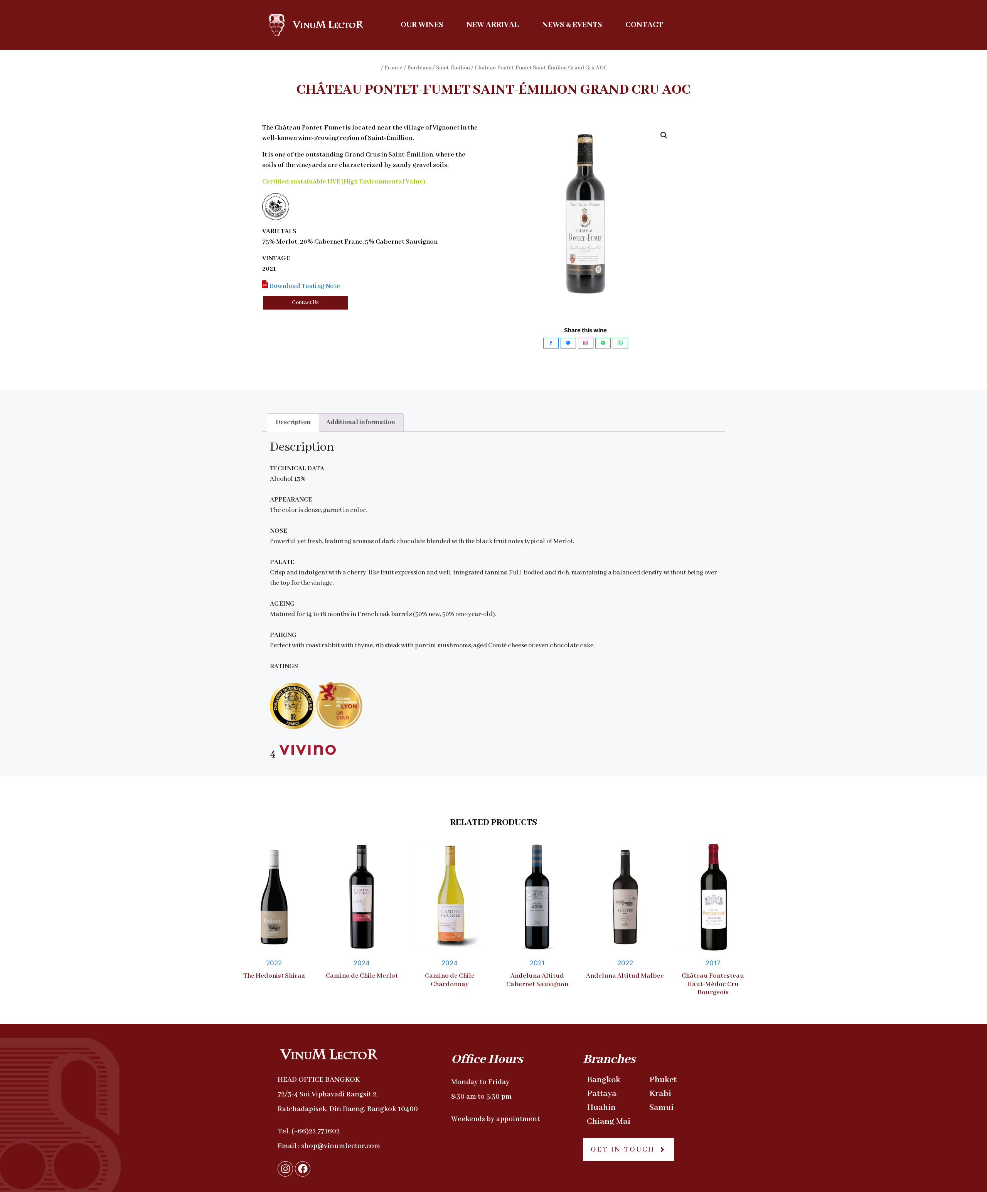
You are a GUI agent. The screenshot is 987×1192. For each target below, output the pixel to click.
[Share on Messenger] (568, 343)
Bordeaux (419, 67)
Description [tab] (293, 422)
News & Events (572, 25)
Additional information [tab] (360, 422)
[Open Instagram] (585, 343)
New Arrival (493, 25)
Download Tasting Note (304, 286)
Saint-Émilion (453, 67)
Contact (644, 25)
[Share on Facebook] (551, 343)
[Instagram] (285, 1169)
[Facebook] (302, 1169)
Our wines (422, 25)
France (393, 67)
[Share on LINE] (603, 343)
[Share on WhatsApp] (620, 343)
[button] (664, 135)
